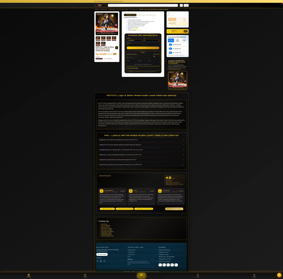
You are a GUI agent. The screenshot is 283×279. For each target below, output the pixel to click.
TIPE (144, 38)
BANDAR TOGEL (106, 233)
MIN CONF (129, 42)
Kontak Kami (131, 252)
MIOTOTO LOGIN (103, 9)
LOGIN (175, 1)
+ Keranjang (172, 19)
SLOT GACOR (105, 225)
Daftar (183, 1)
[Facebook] (97, 261)
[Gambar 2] (103, 38)
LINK (198, 276)
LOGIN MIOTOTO (106, 234)
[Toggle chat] (279, 275)
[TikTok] (104, 261)
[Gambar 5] (98, 44)
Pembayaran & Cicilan (165, 259)
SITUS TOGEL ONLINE (133, 9)
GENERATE (143, 47)
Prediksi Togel (184, 40)
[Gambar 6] (103, 44)
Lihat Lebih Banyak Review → (174, 208)
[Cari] (110, 5)
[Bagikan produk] (116, 47)
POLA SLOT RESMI (107, 231)
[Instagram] (101, 261)
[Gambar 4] (114, 38)
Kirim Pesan (103, 254)
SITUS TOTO (105, 227)
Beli (179, 19)
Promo (179, 1)
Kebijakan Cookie (163, 254)
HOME (254, 276)
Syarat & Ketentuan (164, 250)
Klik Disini (138, 30)
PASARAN (129, 38)
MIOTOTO (97, 9)
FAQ (129, 256)
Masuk (187, 1)
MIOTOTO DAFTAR (112, 9)
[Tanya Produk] (184, 19)
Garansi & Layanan (164, 261)
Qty (169, 13)
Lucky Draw (171, 40)
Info (185, 31)
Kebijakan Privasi (164, 252)
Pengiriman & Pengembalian (167, 256)
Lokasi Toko (131, 254)
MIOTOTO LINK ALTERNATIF (122, 9)
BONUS (29, 276)
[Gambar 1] (98, 38)
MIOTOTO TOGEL (106, 228)
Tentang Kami (132, 250)
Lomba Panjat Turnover (177, 40)
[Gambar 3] (108, 38)
